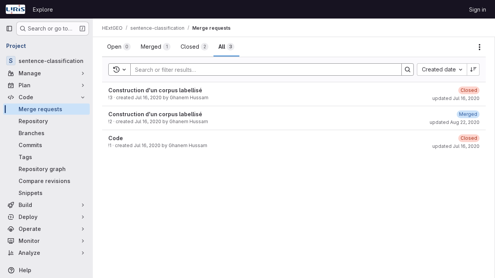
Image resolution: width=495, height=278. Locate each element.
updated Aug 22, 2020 (455, 122)
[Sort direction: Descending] (473, 69)
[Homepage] (15, 9)
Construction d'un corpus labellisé (155, 90)
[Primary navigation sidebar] (9, 28)
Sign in (477, 9)
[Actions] (479, 47)
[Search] (407, 69)
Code (115, 138)
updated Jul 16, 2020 (456, 98)
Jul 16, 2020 (148, 97)
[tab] (119, 46)
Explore (43, 9)
